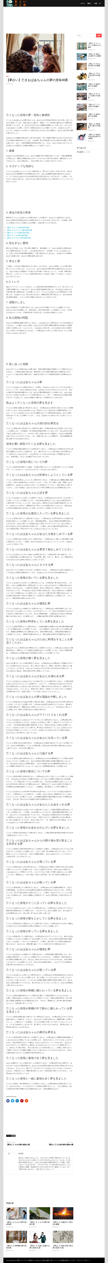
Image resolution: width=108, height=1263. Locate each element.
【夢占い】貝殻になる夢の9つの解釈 (94, 55)
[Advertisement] (54, 18)
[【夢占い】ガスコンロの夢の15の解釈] (82, 94)
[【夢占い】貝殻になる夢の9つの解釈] (82, 54)
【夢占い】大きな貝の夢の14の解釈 (94, 65)
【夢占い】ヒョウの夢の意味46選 (17, 228)
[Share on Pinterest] (22, 1100)
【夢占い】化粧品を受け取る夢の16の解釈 (94, 136)
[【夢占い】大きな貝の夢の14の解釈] (82, 64)
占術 (95, 3)
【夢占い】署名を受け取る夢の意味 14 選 (63, 1247)
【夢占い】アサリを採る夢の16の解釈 (94, 75)
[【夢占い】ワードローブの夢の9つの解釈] (82, 44)
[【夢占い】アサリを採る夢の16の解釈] (82, 74)
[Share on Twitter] (12, 1100)
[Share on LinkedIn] (17, 1100)
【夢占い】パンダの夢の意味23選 (17, 233)
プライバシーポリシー (83, 1260)
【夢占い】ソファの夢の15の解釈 (94, 105)
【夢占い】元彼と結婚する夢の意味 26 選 (39, 1247)
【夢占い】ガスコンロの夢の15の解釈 (94, 96)
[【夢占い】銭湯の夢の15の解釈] (82, 84)
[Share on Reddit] (26, 1100)
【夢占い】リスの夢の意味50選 (17, 235)
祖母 (14, 1135)
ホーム (83, 3)
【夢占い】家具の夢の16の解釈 (94, 115)
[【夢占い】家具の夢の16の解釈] (82, 114)
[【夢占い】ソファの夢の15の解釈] (82, 105)
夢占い (90, 3)
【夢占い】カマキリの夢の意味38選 (18, 238)
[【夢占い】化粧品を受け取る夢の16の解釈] (82, 135)
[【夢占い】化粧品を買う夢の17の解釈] (82, 124)
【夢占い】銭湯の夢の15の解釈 (94, 85)
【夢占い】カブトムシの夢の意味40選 (19, 230)
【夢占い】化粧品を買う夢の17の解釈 (94, 126)
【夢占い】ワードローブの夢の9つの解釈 (94, 45)
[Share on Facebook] (8, 1100)
